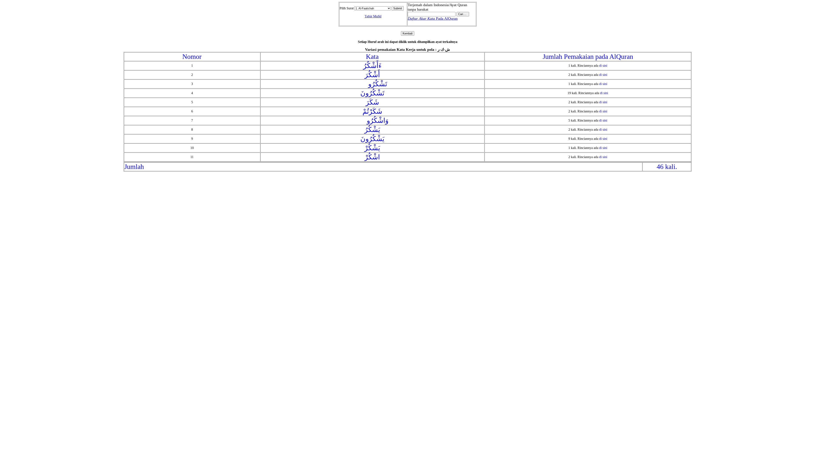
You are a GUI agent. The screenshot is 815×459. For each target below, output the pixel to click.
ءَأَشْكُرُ (372, 65)
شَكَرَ (372, 102)
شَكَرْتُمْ (372, 111)
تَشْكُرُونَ (372, 93)
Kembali (408, 33)
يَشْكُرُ (372, 129)
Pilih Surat (347, 8)
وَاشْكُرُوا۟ (372, 120)
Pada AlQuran (433, 18)
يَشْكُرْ (372, 148)
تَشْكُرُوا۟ (372, 84)
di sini (603, 65)
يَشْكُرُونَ (372, 139)
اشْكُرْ (372, 157)
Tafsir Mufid (373, 16)
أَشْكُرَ (372, 75)
